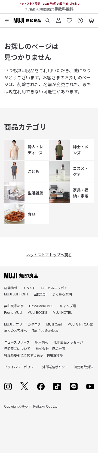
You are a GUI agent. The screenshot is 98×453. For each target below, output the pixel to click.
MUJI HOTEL (62, 312)
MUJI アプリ (13, 324)
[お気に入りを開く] (69, 18)
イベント (29, 287)
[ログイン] (58, 18)
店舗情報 (10, 287)
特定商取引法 (83, 366)
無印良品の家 (14, 305)
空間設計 (40, 294)
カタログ (34, 324)
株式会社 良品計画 (50, 348)
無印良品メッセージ (68, 342)
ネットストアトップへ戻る (49, 254)
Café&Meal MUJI (41, 305)
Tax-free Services (45, 330)
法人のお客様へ (15, 330)
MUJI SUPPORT (16, 294)
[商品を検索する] (47, 18)
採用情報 (41, 342)
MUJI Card (54, 324)
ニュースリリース (17, 342)
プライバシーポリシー (20, 366)
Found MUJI (13, 312)
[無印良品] (21, 275)
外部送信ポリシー (55, 366)
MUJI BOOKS (37, 312)
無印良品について (17, 348)
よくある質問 (62, 294)
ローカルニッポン (54, 287)
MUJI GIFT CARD (80, 324)
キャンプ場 (68, 305)
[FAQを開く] (80, 18)
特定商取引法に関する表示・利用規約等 (33, 355)
